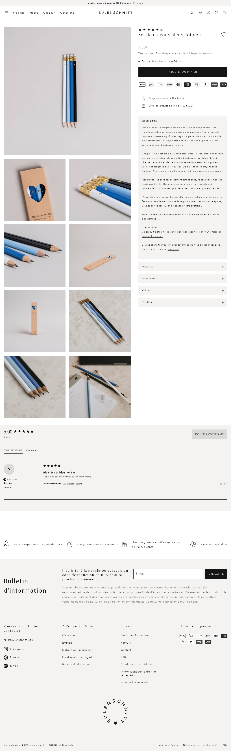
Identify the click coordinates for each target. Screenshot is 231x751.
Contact (126, 650)
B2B (123, 657)
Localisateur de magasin (78, 657)
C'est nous (69, 635)
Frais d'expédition (166, 53)
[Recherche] (192, 12)
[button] (192, 12)
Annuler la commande (135, 682)
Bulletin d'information (76, 664)
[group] (23, 432)
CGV (225, 745)
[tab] (13, 451)
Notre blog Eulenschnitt (78, 650)
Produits (19, 12)
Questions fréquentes (135, 635)
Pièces (34, 12)
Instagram (173, 249)
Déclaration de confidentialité (200, 745)
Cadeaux (49, 12)
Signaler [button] (70, 483)
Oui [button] (64, 483)
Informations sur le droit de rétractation (139, 673)
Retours (126, 642)
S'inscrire (216, 573)
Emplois (67, 642)
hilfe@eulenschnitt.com (19, 639)
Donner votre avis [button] (209, 434)
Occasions (67, 12)
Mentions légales (168, 745)
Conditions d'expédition (137, 664)
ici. (158, 219)
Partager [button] (79, 483)
